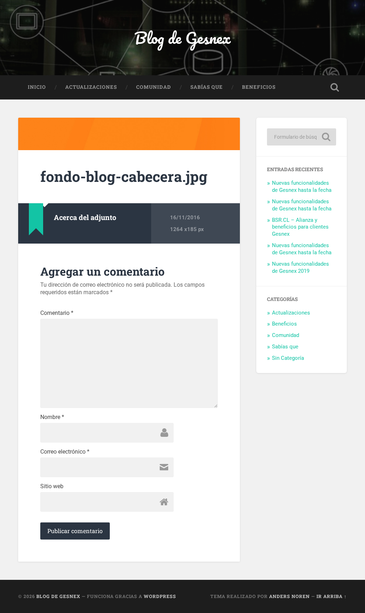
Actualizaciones (91, 87)
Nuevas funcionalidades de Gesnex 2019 (300, 267)
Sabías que (206, 87)
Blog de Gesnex (182, 37)
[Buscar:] (301, 136)
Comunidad (153, 87)
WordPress (160, 596)
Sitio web (51, 486)
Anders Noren (289, 596)
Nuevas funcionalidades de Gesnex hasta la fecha (301, 186)
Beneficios (259, 87)
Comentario (56, 313)
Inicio (37, 87)
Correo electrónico (64, 452)
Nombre (52, 417)
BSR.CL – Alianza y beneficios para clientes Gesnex (300, 227)
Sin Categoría (288, 358)
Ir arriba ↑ (332, 596)
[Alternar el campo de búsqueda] (335, 87)
